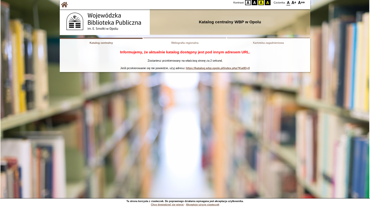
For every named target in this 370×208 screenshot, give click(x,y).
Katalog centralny (101, 42)
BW (255, 2)
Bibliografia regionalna (184, 42)
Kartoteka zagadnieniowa (268, 42)
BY (267, 2)
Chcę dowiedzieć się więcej (167, 204)
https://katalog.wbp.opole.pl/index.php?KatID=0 (218, 68)
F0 (288, 2)
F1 (294, 2)
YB (261, 2)
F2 (301, 2)
